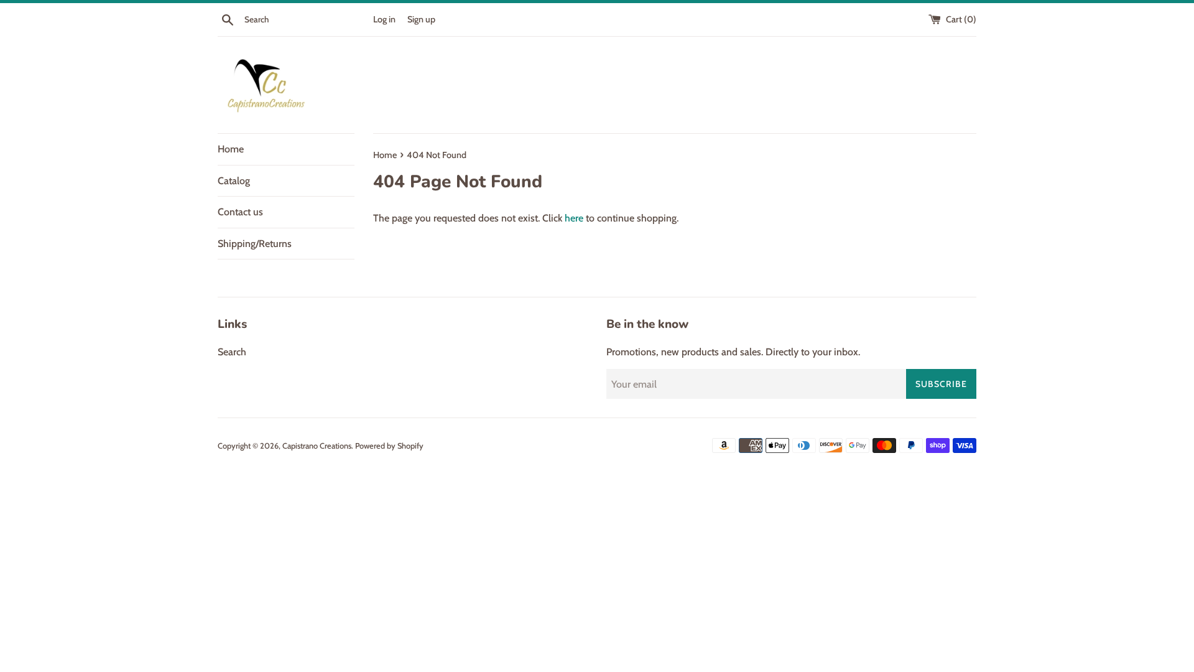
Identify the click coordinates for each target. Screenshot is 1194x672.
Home (231, 149)
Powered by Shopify (389, 445)
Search (232, 352)
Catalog (234, 181)
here (574, 218)
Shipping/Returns (255, 244)
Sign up (421, 19)
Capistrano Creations (316, 445)
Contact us (240, 212)
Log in (384, 19)
